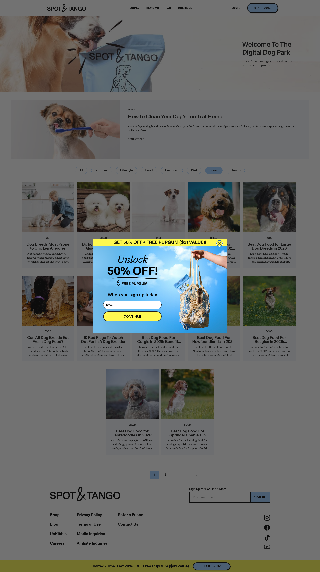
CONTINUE (132, 316)
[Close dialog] (219, 243)
